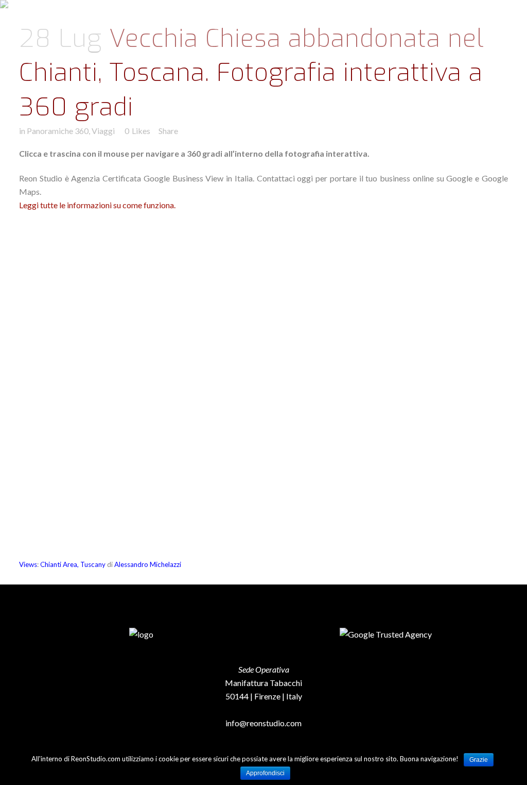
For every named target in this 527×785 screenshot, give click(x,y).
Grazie (478, 759)
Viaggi (103, 131)
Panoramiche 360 (58, 131)
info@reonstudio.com (263, 723)
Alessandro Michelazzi (147, 564)
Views (28, 564)
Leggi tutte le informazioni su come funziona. (97, 205)
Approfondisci (265, 773)
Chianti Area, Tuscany (73, 564)
